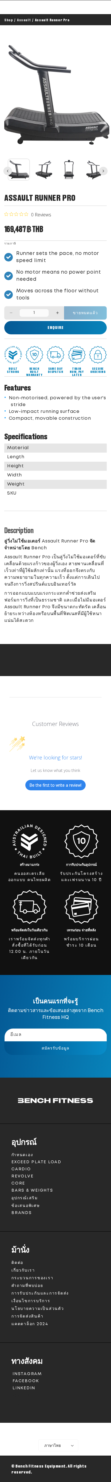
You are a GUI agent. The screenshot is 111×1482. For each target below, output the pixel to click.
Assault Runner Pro (52, 20)
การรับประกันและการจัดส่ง (40, 1293)
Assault (24, 20)
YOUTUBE (22, 1397)
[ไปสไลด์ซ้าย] (7, 171)
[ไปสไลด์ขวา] (103, 171)
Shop (8, 20)
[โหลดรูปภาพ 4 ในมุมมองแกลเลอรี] (94, 170)
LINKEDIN (25, 1389)
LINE (17, 1405)
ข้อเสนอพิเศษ (25, 1205)
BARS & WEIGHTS (32, 1190)
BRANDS (21, 1213)
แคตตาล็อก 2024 (29, 1324)
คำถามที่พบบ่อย (27, 1285)
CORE (18, 1183)
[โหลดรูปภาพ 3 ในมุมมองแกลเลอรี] (69, 170)
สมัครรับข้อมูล (55, 1048)
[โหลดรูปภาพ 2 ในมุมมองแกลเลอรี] (44, 170)
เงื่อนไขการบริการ (30, 1301)
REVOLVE (22, 1176)
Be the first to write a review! (55, 785)
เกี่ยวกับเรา (23, 1270)
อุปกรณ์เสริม (24, 1198)
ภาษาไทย (52, 1445)
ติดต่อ (17, 1262)
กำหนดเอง (22, 1155)
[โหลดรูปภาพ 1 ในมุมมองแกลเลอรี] (19, 170)
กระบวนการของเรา (32, 1278)
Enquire (56, 327)
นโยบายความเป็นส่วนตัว (37, 1308)
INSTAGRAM (27, 1375)
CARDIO (21, 1169)
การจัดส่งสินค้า (27, 1316)
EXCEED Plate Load (36, 1162)
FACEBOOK (25, 1382)
